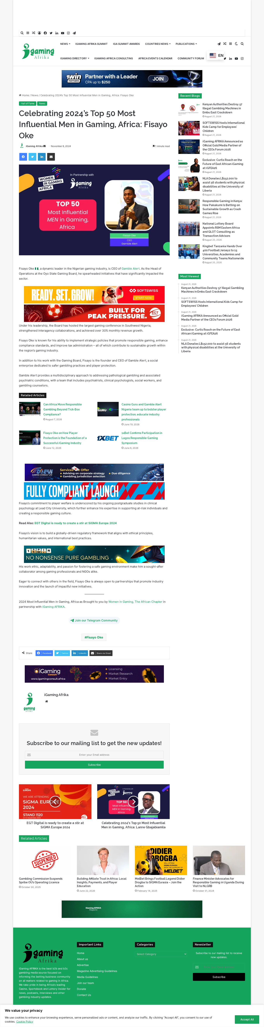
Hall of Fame (27, 91)
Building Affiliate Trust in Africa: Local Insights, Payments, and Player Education (101, 870)
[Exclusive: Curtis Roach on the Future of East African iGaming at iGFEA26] (189, 153)
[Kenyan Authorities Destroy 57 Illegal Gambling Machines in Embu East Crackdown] (189, 97)
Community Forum (191, 46)
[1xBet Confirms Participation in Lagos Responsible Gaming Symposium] (108, 425)
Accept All (247, 1019)
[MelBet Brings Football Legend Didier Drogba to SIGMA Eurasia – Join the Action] (161, 848)
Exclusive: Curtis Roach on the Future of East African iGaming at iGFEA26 (223, 151)
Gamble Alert (131, 256)
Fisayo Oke (95, 625)
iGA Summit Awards (126, 31)
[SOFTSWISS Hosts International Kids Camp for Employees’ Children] (189, 116)
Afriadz (192, 1000)
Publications (185, 31)
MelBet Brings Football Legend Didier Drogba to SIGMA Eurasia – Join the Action (160, 870)
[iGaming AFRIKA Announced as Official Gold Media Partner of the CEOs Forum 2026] (189, 134)
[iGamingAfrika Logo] (38, 39)
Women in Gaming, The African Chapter (135, 589)
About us (82, 946)
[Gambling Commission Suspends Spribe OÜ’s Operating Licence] (45, 848)
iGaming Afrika (34, 133)
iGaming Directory (73, 46)
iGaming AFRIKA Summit (91, 31)
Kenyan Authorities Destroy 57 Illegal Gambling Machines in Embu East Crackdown (222, 96)
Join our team (85, 970)
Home (25, 82)
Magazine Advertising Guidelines (97, 958)
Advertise (83, 952)
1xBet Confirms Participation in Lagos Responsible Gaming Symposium (142, 425)
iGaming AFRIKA (53, 594)
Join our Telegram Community (96, 608)
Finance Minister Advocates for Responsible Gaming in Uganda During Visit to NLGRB (218, 870)
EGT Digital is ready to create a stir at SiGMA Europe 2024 (76, 511)
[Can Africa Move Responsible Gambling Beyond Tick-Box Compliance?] (29, 397)
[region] (132, 1016)
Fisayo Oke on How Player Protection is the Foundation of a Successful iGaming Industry (65, 425)
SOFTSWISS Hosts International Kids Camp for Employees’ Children (224, 114)
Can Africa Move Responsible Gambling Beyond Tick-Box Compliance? (62, 397)
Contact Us (84, 982)
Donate (81, 976)
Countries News (156, 31)
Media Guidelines (87, 964)
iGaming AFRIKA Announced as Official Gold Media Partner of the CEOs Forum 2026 (223, 133)
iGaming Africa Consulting (113, 46)
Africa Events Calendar (155, 46)
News (64, 31)
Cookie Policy (24, 1021)
